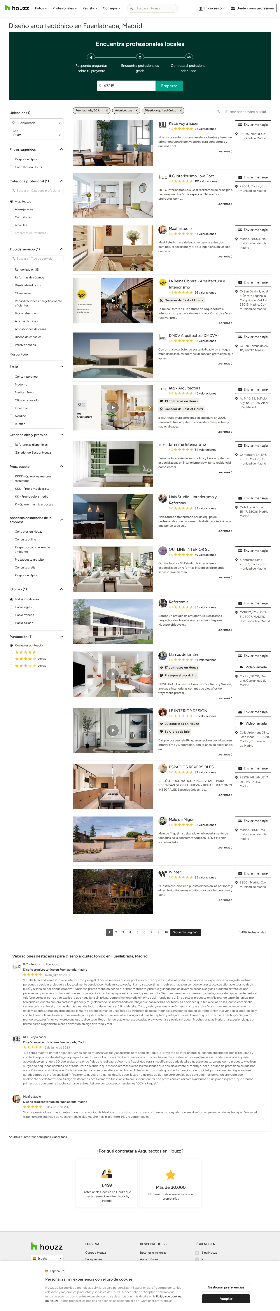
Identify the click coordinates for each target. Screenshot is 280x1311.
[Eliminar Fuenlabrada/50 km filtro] (107, 111)
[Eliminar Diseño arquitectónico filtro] (181, 111)
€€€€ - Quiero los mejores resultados (33, 479)
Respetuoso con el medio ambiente (32, 550)
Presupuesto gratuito (29, 559)
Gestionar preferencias (226, 1287)
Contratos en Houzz (28, 167)
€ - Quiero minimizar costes (34, 504)
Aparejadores (24, 209)
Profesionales (63, 8)
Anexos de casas (26, 321)
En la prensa (93, 1259)
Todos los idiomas (27, 599)
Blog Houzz (209, 1253)
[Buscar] (131, 8)
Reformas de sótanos (29, 277)
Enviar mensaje (256, 125)
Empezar (169, 85)
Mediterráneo (24, 392)
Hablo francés (24, 615)
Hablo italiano (24, 623)
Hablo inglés (23, 607)
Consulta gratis (25, 567)
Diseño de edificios (28, 285)
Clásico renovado (26, 400)
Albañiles (21, 225)
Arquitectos (23, 201)
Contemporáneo (26, 376)
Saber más (59, 1137)
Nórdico (20, 416)
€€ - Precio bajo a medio (31, 496)
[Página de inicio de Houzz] (17, 7)
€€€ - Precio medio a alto (32, 489)
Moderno (21, 384)
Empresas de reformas (30, 233)
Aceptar (226, 1299)
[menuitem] (41, 8)
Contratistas (23, 217)
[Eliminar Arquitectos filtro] (137, 111)
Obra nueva (23, 293)
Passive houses (25, 345)
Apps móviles (149, 1259)
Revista (88, 8)
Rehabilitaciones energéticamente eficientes (38, 303)
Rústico (20, 424)
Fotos (39, 8)
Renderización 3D (27, 269)
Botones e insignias (153, 1253)
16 (166, 932)
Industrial (21, 408)
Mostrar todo (19, 354)
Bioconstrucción (26, 313)
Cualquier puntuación (29, 645)
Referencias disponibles (31, 445)
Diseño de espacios (28, 337)
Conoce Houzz (95, 1253)
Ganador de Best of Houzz (33, 452)
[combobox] (152, 8)
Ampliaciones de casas (30, 329)
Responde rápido (26, 159)
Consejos (110, 8)
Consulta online (25, 539)
